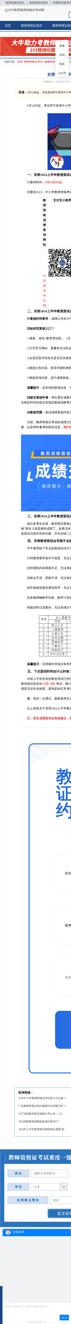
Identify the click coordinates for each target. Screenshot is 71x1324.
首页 (8, 25)
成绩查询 (49, 61)
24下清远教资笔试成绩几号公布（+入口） (42, 1113)
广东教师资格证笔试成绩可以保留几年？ (42, 1106)
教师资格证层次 (31, 25)
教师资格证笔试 (15, 2)
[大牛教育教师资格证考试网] (24, 10)
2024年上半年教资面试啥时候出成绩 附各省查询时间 (42, 1129)
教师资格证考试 (33, 61)
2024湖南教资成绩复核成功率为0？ (38, 1121)
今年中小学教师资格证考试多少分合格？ (42, 1098)
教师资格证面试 (38, 2)
